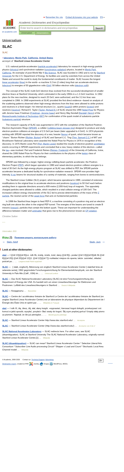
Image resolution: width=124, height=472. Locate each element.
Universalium (26, 33)
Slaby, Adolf (12, 242)
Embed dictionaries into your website (82, 17)
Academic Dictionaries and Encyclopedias (44, 22)
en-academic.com (9, 32)
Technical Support (38, 359)
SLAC (5, 267)
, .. (81, 137)
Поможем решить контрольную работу (35, 237)
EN (101, 17)
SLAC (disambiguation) (14, 343)
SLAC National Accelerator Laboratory (21, 331)
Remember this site (54, 17)
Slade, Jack (95, 242)
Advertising (49, 359)
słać (4, 255)
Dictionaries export (9, 364)
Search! (99, 28)
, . (47, 110)
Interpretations (43, 33)
